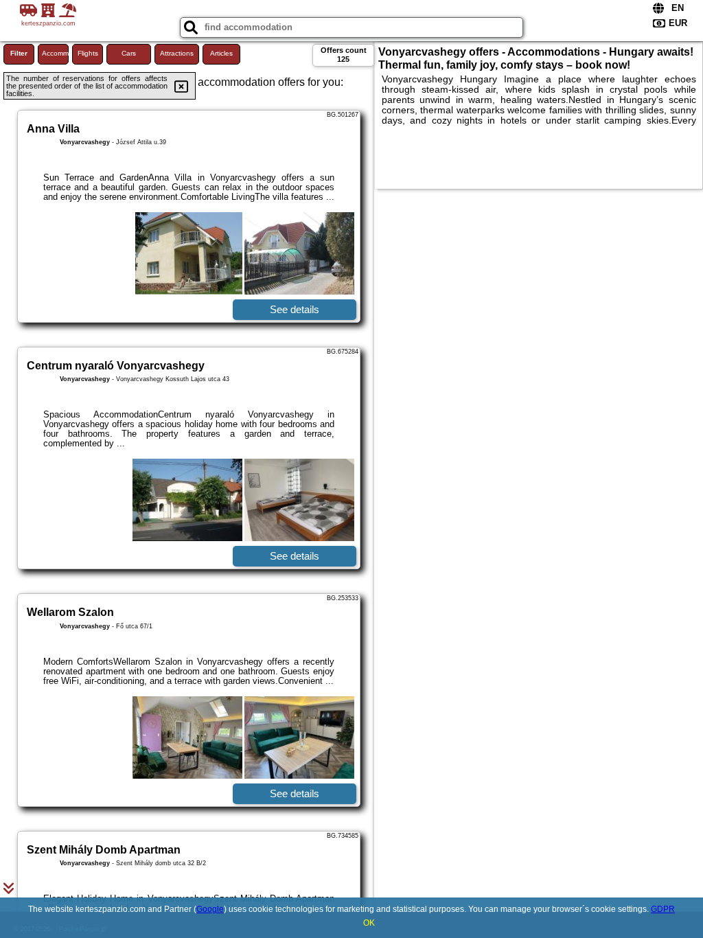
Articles (221, 53)
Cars (129, 53)
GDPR (663, 909)
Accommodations (55, 53)
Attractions (177, 53)
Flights (88, 53)
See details (294, 309)
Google (210, 909)
